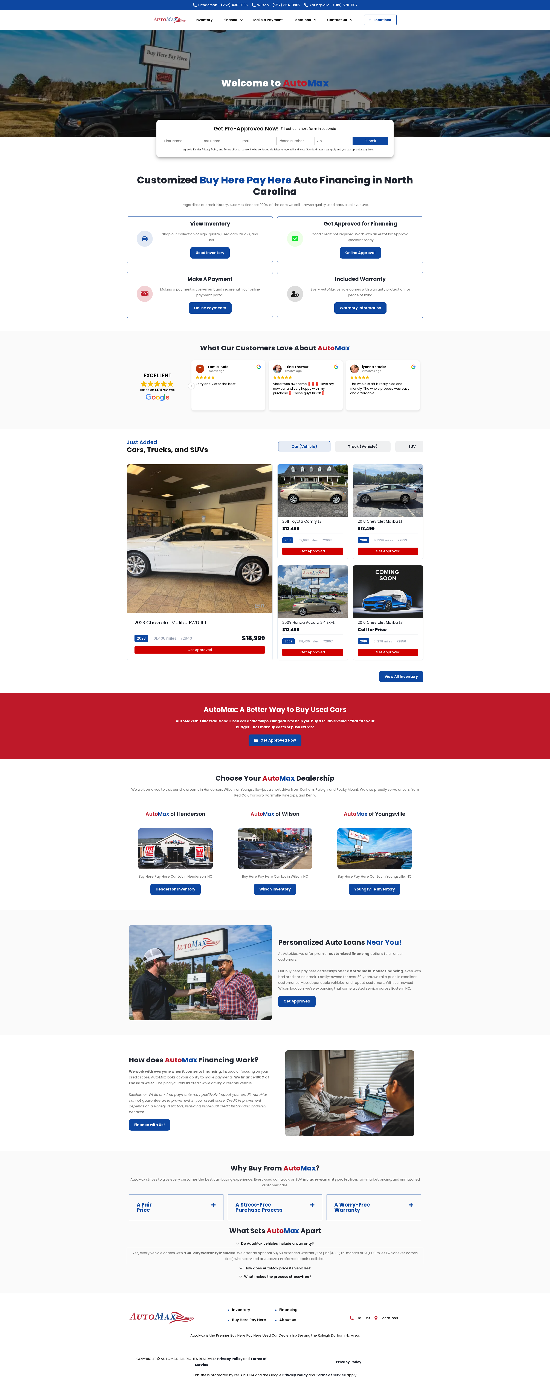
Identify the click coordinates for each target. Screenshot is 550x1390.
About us (287, 1319)
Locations (302, 19)
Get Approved (200, 649)
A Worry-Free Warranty (352, 1207)
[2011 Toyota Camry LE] (313, 511)
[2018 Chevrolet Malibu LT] (388, 511)
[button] (420, 386)
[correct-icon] (295, 239)
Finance (230, 19)
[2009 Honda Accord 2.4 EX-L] (313, 612)
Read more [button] (204, 404)
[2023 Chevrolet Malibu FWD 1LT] (200, 562)
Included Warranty (360, 279)
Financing (288, 1309)
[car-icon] (145, 239)
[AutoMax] (170, 20)
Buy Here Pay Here (249, 1319)
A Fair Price (144, 1207)
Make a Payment (268, 19)
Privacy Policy (230, 1358)
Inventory (204, 19)
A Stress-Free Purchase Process (259, 1207)
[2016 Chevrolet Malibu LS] (388, 612)
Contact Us (337, 19)
